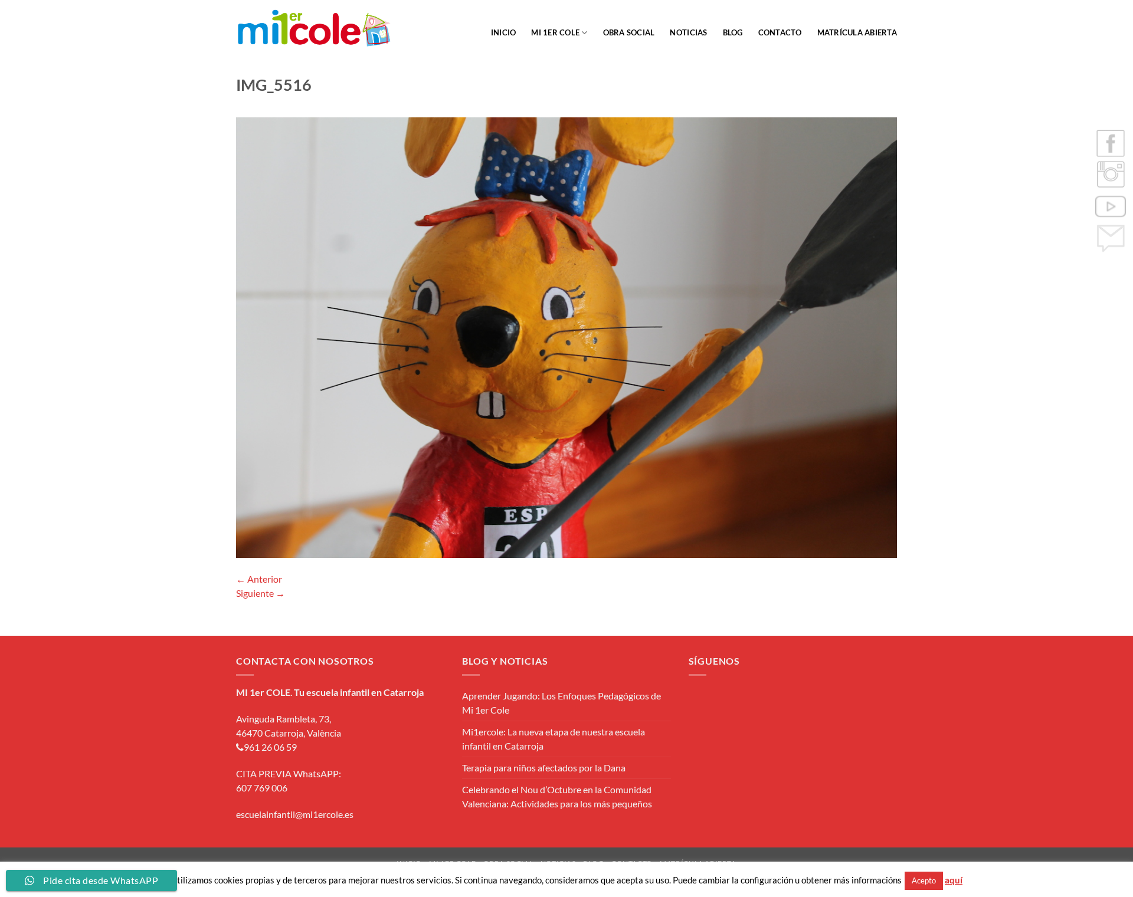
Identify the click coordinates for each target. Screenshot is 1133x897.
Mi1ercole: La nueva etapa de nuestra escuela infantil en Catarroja (553, 738)
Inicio (503, 32)
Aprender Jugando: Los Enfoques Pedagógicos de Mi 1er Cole (561, 702)
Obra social (629, 32)
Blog (733, 32)
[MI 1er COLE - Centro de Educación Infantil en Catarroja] (314, 28)
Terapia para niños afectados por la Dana (544, 767)
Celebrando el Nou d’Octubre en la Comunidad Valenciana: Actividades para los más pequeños (557, 796)
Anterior (259, 578)
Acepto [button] (924, 880)
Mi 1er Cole (555, 32)
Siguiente (260, 593)
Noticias (688, 32)
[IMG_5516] (566, 335)
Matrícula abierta (857, 32)
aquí (953, 880)
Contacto (780, 32)
